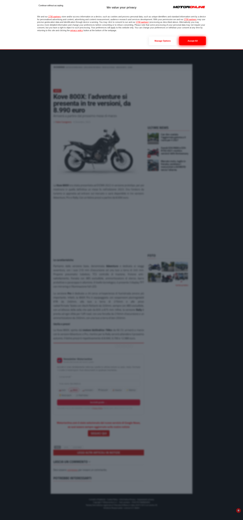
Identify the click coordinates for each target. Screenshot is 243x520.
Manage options (163, 41)
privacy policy (76, 30)
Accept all (193, 41)
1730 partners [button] (54, 16)
